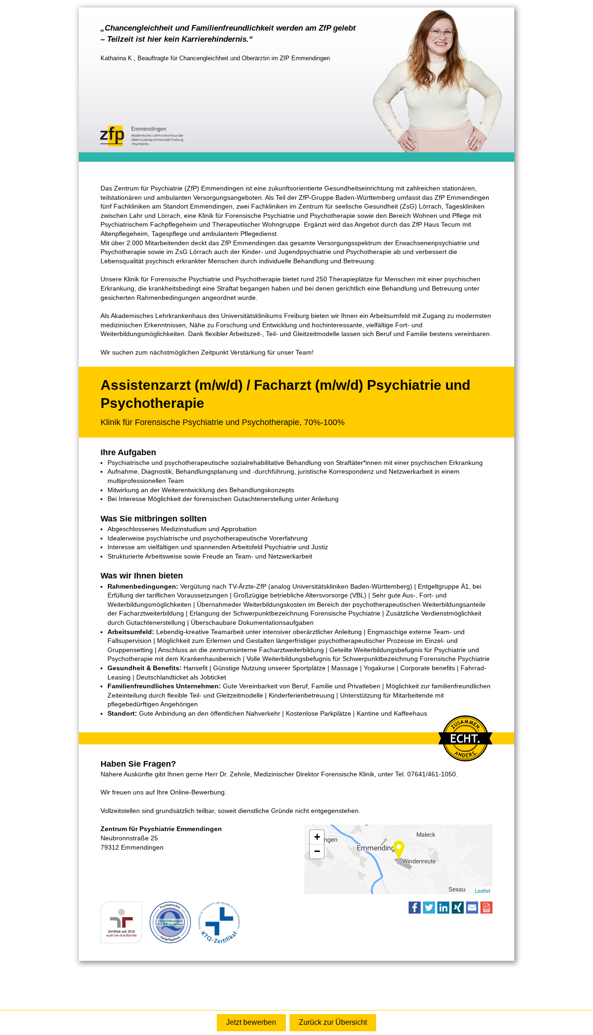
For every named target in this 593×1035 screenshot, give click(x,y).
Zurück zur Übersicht (333, 1022)
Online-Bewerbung (251, 1022)
